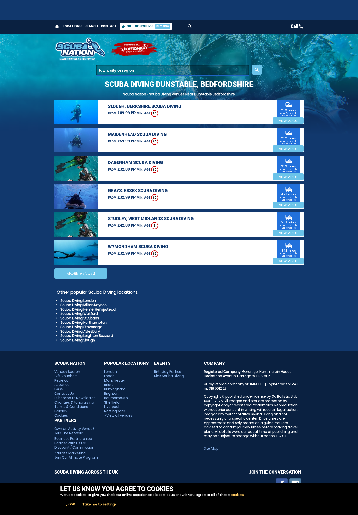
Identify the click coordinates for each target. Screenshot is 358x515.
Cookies (61, 415)
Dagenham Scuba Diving (135, 162)
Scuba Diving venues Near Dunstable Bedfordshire (192, 94)
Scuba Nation (134, 94)
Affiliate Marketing (76, 455)
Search (91, 26)
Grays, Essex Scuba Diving (138, 190)
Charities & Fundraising (74, 402)
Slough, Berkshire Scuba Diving (144, 106)
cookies (237, 494)
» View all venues (118, 415)
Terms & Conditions (71, 406)
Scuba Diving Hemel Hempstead (88, 309)
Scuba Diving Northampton (83, 322)
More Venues (80, 273)
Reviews (61, 380)
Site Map (211, 448)
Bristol (109, 384)
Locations (72, 26)
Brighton (111, 393)
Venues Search (67, 371)
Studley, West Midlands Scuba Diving (151, 218)
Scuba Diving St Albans (79, 318)
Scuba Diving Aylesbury (80, 331)
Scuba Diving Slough (77, 340)
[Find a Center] (172, 70)
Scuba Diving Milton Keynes (83, 305)
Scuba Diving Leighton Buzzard (86, 335)
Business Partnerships (74, 443)
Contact (109, 26)
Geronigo (134, 49)
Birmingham (114, 389)
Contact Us (64, 393)
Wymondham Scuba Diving (138, 246)
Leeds (109, 376)
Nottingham (114, 411)
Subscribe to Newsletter (74, 397)
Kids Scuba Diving (169, 376)
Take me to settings (99, 504)
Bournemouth (116, 397)
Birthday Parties (167, 371)
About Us (61, 384)
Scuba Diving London (78, 300)
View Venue (288, 120)
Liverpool (111, 406)
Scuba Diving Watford (79, 313)
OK (70, 504)
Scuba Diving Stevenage (81, 326)
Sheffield (112, 402)
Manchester (114, 380)
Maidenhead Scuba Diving (137, 134)
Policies (60, 411)
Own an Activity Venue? (74, 430)
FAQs (58, 389)
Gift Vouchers (145, 26)
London (110, 371)
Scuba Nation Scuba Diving (79, 49)
